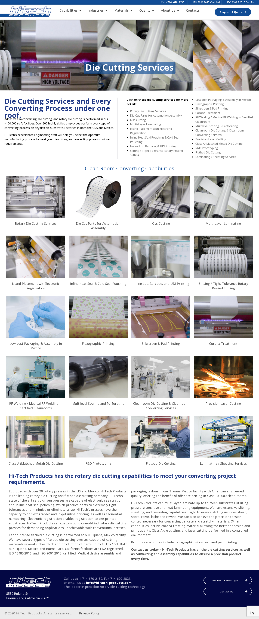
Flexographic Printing (209, 104)
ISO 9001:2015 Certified (206, 2)
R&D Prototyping (206, 148)
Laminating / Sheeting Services (215, 157)
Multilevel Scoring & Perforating (216, 126)
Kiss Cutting (138, 120)
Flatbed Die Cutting (208, 152)
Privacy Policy (89, 613)
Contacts (193, 10)
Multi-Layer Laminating (145, 124)
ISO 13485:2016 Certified (241, 2)
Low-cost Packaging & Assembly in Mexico (223, 100)
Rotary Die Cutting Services (148, 111)
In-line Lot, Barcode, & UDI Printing (153, 146)
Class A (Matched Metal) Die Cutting (219, 144)
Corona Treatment (207, 113)
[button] (233, 12)
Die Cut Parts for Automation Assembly (156, 115)
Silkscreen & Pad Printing (212, 108)
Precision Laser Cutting (210, 139)
